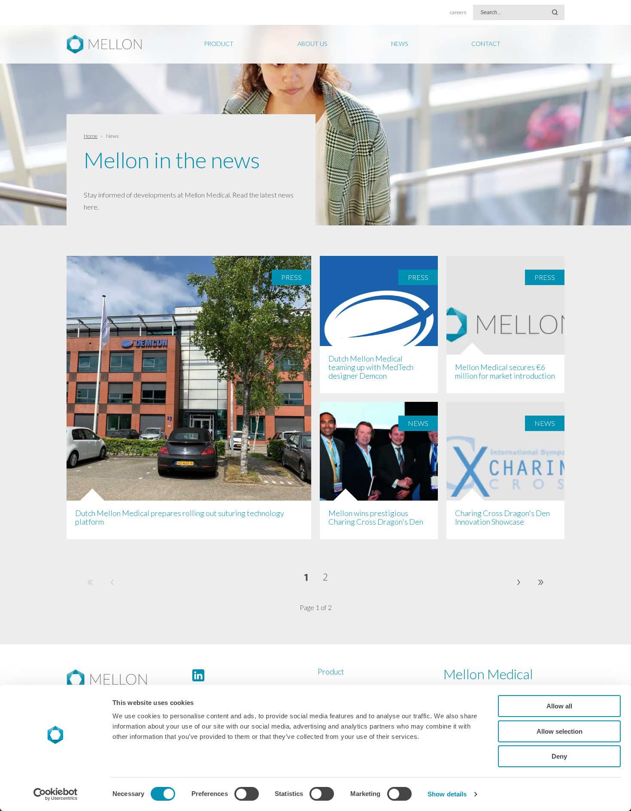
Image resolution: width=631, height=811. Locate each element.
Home (90, 136)
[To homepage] (127, 679)
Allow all (559, 706)
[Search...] (554, 12)
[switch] (246, 794)
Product (331, 671)
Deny (559, 756)
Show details (447, 794)
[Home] (108, 44)
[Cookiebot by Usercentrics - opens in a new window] (55, 794)
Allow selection (559, 731)
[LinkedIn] (198, 675)
